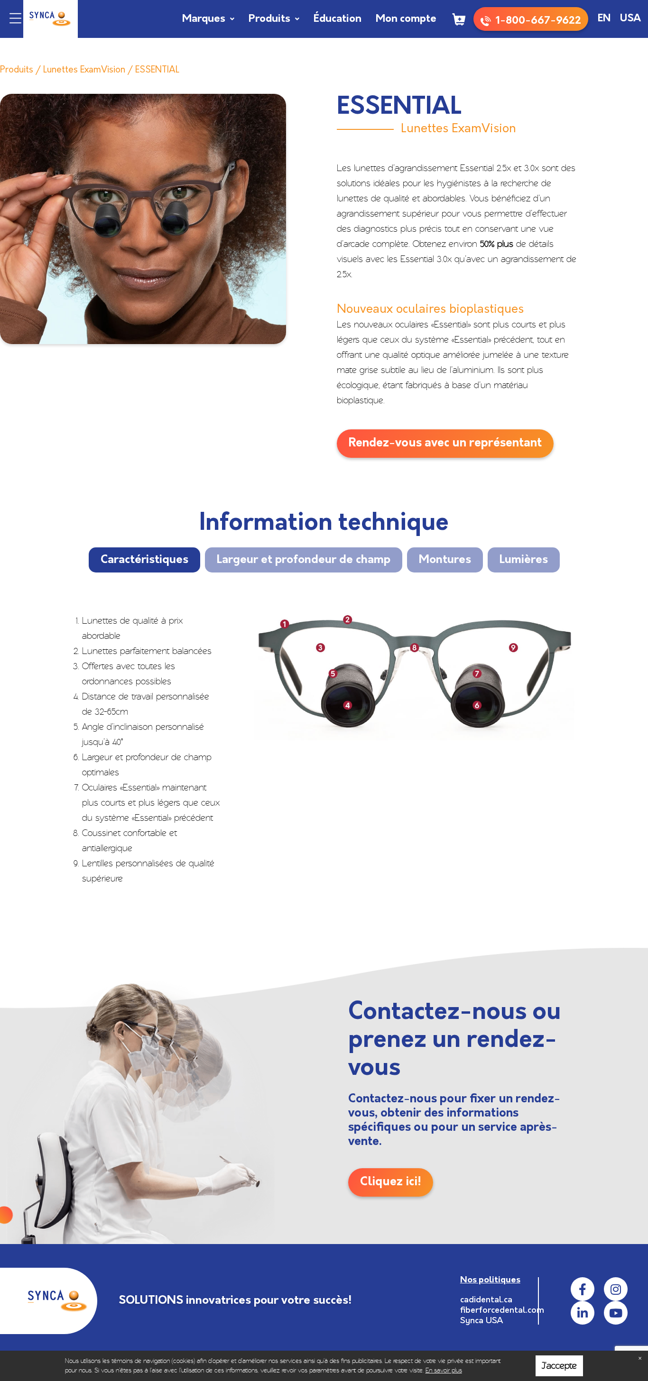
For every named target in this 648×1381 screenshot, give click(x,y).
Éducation (337, 19)
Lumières (524, 560)
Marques (203, 19)
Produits (269, 19)
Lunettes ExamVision (84, 70)
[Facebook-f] (582, 1289)
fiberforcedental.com (502, 1311)
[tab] (144, 559)
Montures (445, 560)
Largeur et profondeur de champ (303, 560)
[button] (15, 19)
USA (630, 19)
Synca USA (481, 1321)
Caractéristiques (144, 560)
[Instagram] (616, 1289)
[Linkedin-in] (582, 1313)
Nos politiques (490, 1280)
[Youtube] (616, 1313)
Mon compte (406, 19)
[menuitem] (604, 19)
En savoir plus (444, 1370)
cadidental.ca (486, 1300)
